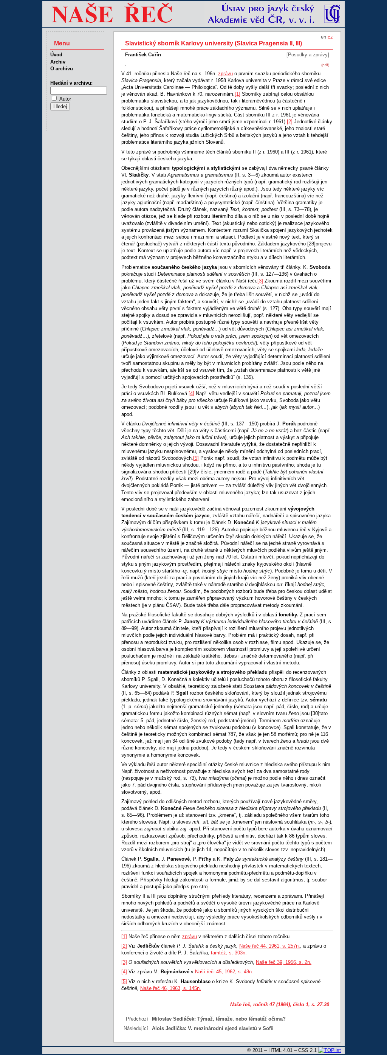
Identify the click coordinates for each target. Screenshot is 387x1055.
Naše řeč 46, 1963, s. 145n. (170, 988)
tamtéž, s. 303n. (229, 953)
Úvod (56, 54)
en (323, 37)
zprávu (225, 73)
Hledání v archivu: (71, 83)
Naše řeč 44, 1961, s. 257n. (269, 946)
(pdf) (325, 65)
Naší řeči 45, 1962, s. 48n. (224, 971)
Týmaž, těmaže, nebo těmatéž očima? (241, 1019)
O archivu (61, 68)
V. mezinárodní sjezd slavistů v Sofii (231, 1028)
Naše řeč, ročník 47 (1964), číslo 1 (269, 1004)
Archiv (57, 62)
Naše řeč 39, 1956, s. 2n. (283, 962)
